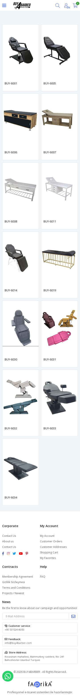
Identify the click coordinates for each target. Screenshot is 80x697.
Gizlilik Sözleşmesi (13, 582)
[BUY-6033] (59, 397)
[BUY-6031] (59, 328)
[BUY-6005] (59, 52)
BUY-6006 (11, 152)
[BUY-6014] (20, 259)
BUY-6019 (50, 290)
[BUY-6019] (59, 259)
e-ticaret (30, 692)
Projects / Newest (13, 593)
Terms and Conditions (16, 588)
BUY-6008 (11, 221)
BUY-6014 (11, 290)
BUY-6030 (11, 359)
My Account (47, 536)
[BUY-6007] (59, 121)
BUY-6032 (11, 428)
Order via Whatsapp (7, 676)
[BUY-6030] (20, 328)
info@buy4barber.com (18, 642)
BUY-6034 (11, 497)
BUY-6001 (11, 83)
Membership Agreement (17, 576)
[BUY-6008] (20, 190)
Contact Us (9, 536)
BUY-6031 (50, 359)
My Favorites (48, 558)
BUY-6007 (50, 152)
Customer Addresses (53, 547)
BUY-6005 (50, 83)
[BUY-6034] (20, 466)
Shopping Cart (49, 552)
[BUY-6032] (20, 397)
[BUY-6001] (20, 52)
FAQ (42, 576)
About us (8, 541)
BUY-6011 (50, 221)
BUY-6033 (50, 428)
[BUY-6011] (59, 190)
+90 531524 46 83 (14, 629)
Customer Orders (51, 541)
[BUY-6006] (20, 121)
